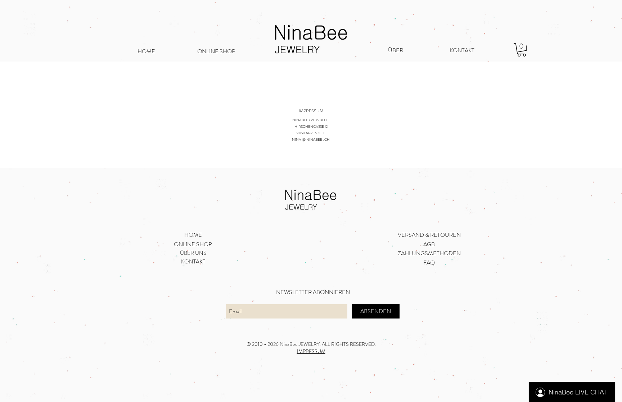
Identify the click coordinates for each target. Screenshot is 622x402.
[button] (521, 50)
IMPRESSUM (311, 351)
